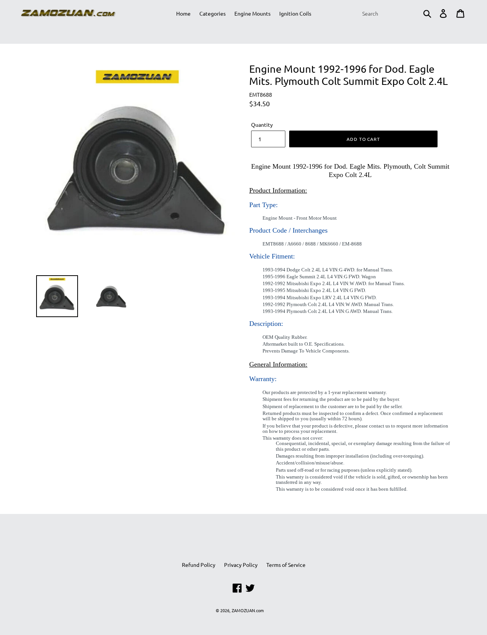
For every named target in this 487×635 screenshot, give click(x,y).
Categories (212, 13)
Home (183, 13)
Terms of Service (286, 564)
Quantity (262, 124)
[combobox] (396, 13)
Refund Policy (198, 564)
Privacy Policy (241, 564)
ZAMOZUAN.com (248, 610)
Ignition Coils (295, 13)
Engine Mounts (252, 13)
